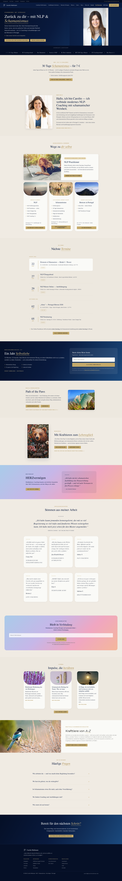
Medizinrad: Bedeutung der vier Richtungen (33, 688)
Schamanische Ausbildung (58, 211)
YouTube (11, 1)
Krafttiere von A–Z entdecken (76, 745)
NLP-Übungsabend (46, 274)
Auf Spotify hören (33, 489)
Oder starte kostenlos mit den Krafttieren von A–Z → (42, 409)
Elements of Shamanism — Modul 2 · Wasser (55, 262)
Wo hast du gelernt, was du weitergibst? (46, 781)
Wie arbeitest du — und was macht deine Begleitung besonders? (54, 773)
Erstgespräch (114, 5)
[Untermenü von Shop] (83, 5)
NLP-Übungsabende (31, 213)
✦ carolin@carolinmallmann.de (111, 1)
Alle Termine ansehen (61, 333)
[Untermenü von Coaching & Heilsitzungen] (46, 5)
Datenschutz (65, 863)
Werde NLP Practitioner (73, 175)
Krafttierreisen (55, 216)
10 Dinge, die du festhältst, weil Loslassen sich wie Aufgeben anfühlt (87, 689)
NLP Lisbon (50, 863)
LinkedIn (17, 1)
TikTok (27, 1)
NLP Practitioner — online (32, 208)
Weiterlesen (29, 700)
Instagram (5, 1)
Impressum (64, 861)
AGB (63, 865)
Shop (34, 865)
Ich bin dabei (60, 639)
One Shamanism (52, 861)
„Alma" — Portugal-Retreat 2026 (51, 304)
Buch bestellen (60, 447)
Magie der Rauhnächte (57, 213)
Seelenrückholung (56, 218)
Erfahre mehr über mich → (64, 128)
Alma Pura (80, 208)
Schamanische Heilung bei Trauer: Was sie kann (60, 688)
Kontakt (64, 867)
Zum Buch (45, 406)
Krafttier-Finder (36, 863)
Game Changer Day (31, 211)
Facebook (22, 1)
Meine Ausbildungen (38, 40)
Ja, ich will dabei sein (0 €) (93, 364)
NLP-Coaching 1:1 (31, 216)
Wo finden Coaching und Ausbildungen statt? (47, 797)
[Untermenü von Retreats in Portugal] (69, 5)
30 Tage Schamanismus (57, 208)
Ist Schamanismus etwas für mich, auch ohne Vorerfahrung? (52, 789)
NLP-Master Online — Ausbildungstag (53, 286)
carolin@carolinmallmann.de (91, 873)
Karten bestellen (32, 406)
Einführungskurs (55, 205)
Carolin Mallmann (11, 5)
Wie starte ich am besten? (41, 805)
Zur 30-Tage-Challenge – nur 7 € (61, 79)
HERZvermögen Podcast (38, 861)
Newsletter (35, 867)
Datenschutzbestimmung (91, 370)
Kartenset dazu (74, 447)
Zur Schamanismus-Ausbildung (61, 227)
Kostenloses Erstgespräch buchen (17, 40)
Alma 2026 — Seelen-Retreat (84, 205)
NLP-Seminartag (46, 317)
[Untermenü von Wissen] (74, 5)
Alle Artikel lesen (61, 711)
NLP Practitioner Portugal (83, 211)
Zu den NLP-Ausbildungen (35, 227)
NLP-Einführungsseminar (32, 205)
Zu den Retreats (86, 227)
